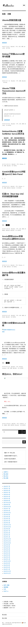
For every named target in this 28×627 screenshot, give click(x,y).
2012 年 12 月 (7, 539)
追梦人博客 (6, 585)
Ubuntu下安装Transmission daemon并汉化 (14, 91)
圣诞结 (5, 425)
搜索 (24, 442)
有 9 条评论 (19, 188)
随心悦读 (6, 474)
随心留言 (4, 614)
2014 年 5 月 (7, 518)
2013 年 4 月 (7, 533)
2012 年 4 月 (7, 553)
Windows (21, 164)
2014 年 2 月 (7, 522)
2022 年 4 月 (7, 496)
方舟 (5, 589)
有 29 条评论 (23, 425)
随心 (3, 622)
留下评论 (8, 48)
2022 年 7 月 (7, 492)
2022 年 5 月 (7, 494)
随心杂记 (12, 46)
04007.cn (6, 591)
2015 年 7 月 (7, 508)
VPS (17, 46)
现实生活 (9, 188)
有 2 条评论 (13, 317)
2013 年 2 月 (7, 535)
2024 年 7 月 (7, 486)
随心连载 (6, 478)
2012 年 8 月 (7, 547)
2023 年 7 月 (7, 488)
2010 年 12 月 (7, 571)
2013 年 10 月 (7, 526)
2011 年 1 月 (7, 569)
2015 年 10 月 (7, 506)
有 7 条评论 (14, 165)
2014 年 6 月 (7, 516)
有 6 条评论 (8, 125)
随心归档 (4, 618)
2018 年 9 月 (7, 500)
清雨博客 (6, 587)
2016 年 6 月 (7, 504)
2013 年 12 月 (7, 524)
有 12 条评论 (18, 230)
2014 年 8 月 (7, 514)
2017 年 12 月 (7, 502)
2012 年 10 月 (7, 543)
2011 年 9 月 (7, 563)
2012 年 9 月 (7, 545)
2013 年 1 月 (7, 537)
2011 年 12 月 (7, 561)
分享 (19, 46)
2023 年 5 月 (7, 490)
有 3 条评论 (14, 266)
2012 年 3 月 (7, 555)
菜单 (24, 5)
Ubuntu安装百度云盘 (11, 20)
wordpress (4, 368)
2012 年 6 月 (7, 549)
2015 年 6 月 (7, 510)
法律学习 (6, 472)
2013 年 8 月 (7, 528)
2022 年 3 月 (7, 498)
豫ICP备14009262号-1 (17, 622)
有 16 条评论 (20, 368)
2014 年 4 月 (7, 520)
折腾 (22, 46)
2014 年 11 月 (7, 512)
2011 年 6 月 (7, 567)
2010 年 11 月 (7, 573)
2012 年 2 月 (7, 557)
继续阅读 (4, 42)
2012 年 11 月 (7, 541)
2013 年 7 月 (7, 530)
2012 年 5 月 (7, 551)
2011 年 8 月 (7, 565)
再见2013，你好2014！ (12, 374)
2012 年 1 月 (7, 559)
